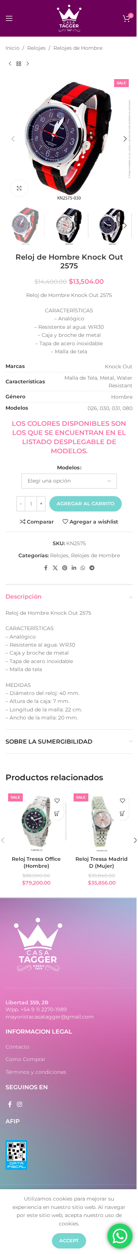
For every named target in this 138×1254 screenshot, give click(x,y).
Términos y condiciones (36, 1072)
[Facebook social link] (46, 568)
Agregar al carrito (85, 503)
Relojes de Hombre (77, 48)
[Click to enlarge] (19, 188)
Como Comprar (26, 1059)
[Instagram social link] (19, 1104)
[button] (13, 138)
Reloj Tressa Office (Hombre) (36, 863)
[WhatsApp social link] (82, 568)
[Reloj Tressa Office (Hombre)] (36, 821)
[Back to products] (18, 63)
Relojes (36, 48)
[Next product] (27, 63)
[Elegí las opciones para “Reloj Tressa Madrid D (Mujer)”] (122, 813)
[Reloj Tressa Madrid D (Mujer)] (102, 821)
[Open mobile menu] (9, 18)
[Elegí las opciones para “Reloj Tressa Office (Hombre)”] (57, 813)
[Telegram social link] (92, 568)
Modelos (68, 467)
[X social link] (55, 568)
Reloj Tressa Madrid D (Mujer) (101, 863)
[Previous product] (10, 63)
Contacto (17, 1046)
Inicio (13, 48)
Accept (69, 1240)
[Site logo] (69, 18)
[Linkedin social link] (74, 568)
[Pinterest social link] (65, 568)
